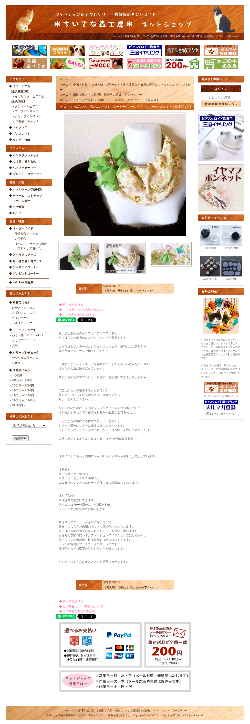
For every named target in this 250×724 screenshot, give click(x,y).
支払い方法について (118, 710)
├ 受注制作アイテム (23, 233)
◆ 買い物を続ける (69, 304)
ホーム (116, 36)
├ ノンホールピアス (23, 106)
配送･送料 (168, 36)
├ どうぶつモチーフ (22, 340)
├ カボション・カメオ (23, 312)
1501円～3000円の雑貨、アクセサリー (117, 94)
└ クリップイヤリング (25, 116)
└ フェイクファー (20, 322)
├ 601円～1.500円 (20, 380)
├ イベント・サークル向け (28, 243)
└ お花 (13, 345)
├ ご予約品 (18, 238)
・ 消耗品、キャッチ (24, 121)
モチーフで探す (83, 100)
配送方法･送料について (146, 710)
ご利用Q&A (128, 36)
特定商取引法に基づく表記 (89, 710)
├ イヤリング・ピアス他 (26, 96)
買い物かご (234, 36)
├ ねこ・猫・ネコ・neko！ (26, 335)
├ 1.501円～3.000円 (21, 385)
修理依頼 (197, 36)
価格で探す (80, 94)
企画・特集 (80, 84)
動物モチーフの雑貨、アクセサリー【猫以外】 (128, 100)
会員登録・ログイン (215, 36)
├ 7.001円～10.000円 (22, 400)
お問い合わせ (183, 36)
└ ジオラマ (16, 363)
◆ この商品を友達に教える (75, 314)
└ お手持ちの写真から (25, 248)
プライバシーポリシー (175, 710)
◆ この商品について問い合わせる (80, 310)
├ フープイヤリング (23, 111)
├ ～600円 (15, 375)
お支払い (156, 36)
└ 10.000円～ (17, 405)
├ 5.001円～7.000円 (21, 395)
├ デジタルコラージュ (23, 357)
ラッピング (143, 36)
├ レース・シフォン (22, 307)
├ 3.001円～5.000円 (21, 390)
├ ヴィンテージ (19, 317)
